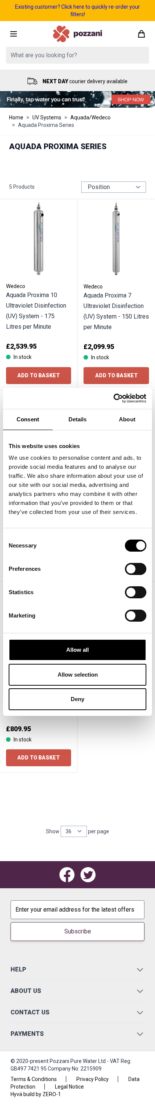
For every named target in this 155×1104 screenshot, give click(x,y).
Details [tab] (77, 419)
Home (16, 117)
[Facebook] (66, 874)
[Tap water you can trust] (77, 99)
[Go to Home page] (77, 34)
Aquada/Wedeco (90, 117)
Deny (77, 699)
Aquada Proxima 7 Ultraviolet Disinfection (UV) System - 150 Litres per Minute (116, 311)
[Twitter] (88, 874)
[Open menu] (13, 33)
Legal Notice (69, 1087)
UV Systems (46, 117)
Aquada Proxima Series (46, 125)
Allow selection (78, 674)
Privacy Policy (92, 1079)
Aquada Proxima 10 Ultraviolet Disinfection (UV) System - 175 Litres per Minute (36, 310)
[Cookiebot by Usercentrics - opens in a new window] (113, 398)
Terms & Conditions (34, 1079)
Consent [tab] (28, 419)
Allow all (77, 650)
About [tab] (127, 419)
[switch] (135, 569)
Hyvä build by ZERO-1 (36, 1094)
